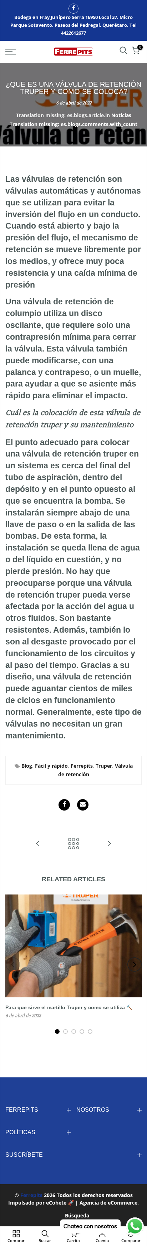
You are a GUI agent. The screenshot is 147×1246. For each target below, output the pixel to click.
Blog (26, 765)
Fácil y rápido (51, 765)
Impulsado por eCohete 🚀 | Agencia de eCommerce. (73, 1202)
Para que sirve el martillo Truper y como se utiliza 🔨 (68, 1007)
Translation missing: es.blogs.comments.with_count (73, 124)
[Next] (134, 964)
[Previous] (13, 964)
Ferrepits (82, 765)
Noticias (121, 115)
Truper (104, 765)
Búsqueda (77, 1215)
